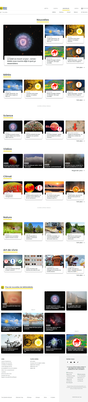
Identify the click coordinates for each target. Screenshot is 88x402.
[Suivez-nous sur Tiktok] (78, 362)
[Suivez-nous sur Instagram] (71, 362)
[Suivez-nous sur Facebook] (67, 362)
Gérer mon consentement (7, 370)
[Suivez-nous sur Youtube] (74, 362)
